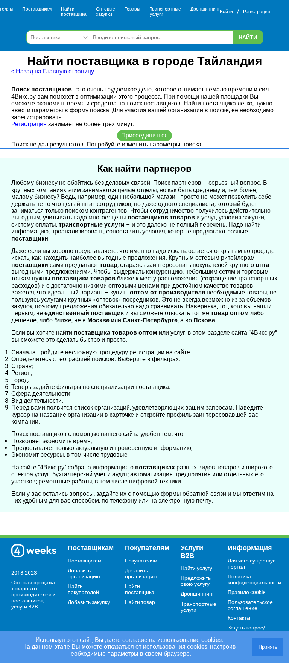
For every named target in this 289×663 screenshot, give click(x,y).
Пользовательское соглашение (250, 605)
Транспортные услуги (165, 12)
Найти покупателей (83, 589)
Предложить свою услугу (196, 581)
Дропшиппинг (205, 9)
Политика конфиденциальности (254, 579)
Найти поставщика (74, 12)
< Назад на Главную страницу (52, 71)
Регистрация (256, 11)
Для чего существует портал (253, 564)
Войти (226, 11)
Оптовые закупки (105, 12)
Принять (268, 647)
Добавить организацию (84, 573)
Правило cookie (246, 592)
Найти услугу (196, 568)
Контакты (239, 618)
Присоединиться (144, 135)
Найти (248, 37)
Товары (132, 9)
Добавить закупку (89, 602)
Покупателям (141, 561)
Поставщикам (37, 9)
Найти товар (140, 602)
